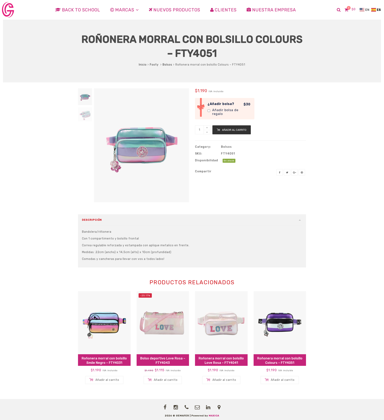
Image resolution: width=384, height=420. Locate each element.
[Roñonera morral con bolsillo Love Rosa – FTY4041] (221, 322)
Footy (154, 64)
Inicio (143, 64)
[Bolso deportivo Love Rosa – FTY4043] (163, 322)
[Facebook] (279, 172)
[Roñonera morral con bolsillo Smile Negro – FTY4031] (104, 322)
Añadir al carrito (234, 129)
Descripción (92, 219)
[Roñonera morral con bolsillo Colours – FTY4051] (280, 322)
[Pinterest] (302, 172)
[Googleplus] (294, 172)
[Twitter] (287, 172)
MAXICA (214, 415)
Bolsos (167, 64)
